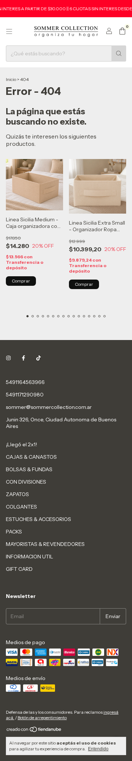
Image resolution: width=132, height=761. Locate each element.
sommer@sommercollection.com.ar (49, 407)
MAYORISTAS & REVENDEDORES (45, 544)
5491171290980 (25, 394)
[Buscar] (118, 53)
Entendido (98, 748)
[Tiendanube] (34, 731)
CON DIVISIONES (26, 482)
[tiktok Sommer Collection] (38, 358)
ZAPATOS (17, 494)
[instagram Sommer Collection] (8, 358)
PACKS (14, 531)
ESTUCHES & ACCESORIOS (38, 519)
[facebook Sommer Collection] (23, 358)
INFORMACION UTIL (29, 556)
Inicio (11, 79)
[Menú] (9, 31)
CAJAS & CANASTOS (31, 457)
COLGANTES (21, 506)
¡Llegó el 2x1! (21, 444)
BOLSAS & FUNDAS (29, 469)
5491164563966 (25, 382)
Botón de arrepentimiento (42, 717)
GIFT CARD (19, 569)
